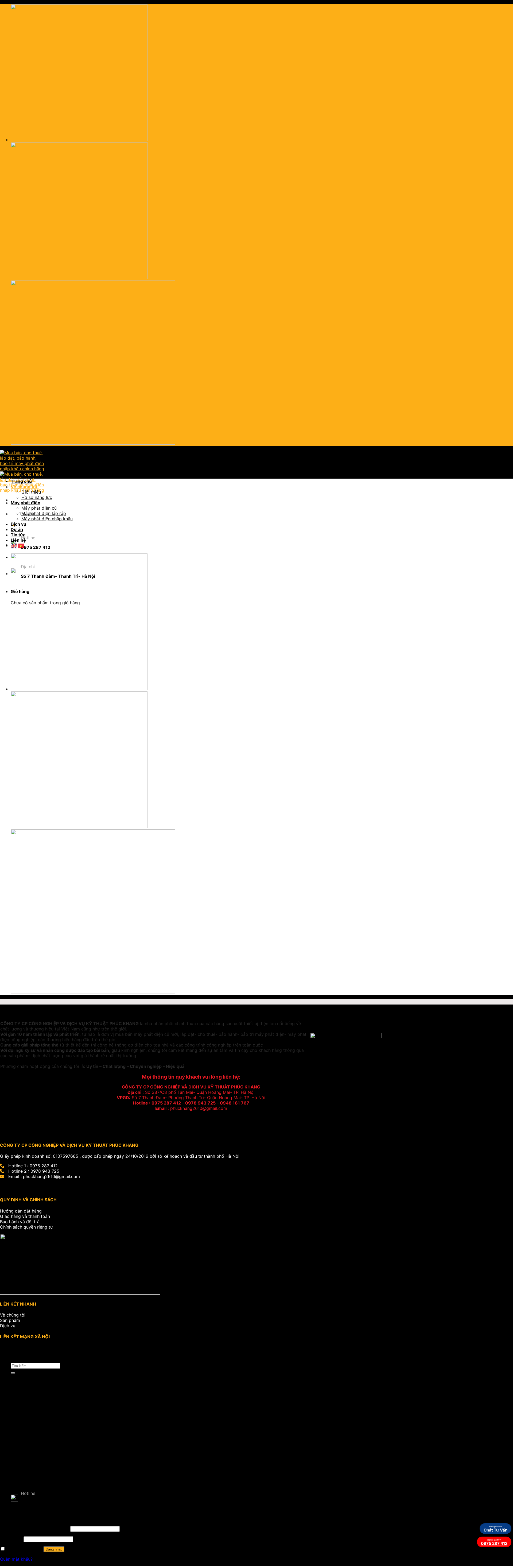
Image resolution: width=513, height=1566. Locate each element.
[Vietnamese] (21, 545)
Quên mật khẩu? (16, 1559)
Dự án (17, 529)
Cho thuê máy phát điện (45, 1430)
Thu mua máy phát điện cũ (48, 1446)
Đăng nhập (54, 1549)
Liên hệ (18, 540)
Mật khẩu (11, 1538)
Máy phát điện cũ (39, 508)
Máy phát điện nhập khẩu (47, 518)
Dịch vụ (18, 524)
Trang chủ (21, 481)
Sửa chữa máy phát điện (46, 1425)
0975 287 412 (494, 1542)
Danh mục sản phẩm (32, 1398)
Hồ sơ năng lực (36, 497)
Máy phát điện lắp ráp (43, 513)
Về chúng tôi (24, 486)
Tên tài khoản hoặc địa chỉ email (34, 1528)
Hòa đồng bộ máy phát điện (50, 1441)
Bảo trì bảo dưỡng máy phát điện (55, 1435)
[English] (14, 545)
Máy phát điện (25, 502)
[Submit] (13, 1373)
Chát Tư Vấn (495, 1529)
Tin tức (18, 534)
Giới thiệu (31, 492)
